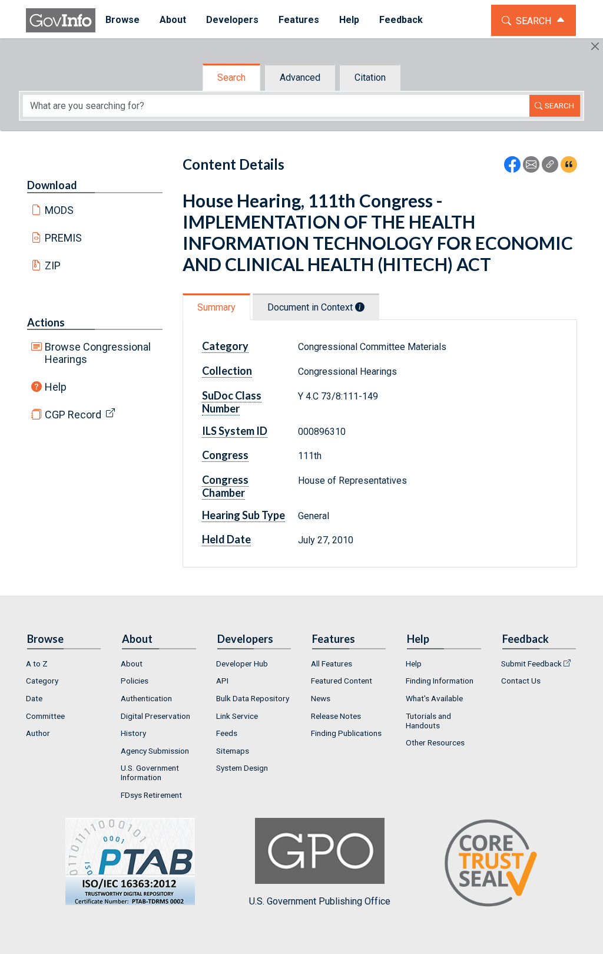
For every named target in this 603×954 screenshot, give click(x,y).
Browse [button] (122, 19)
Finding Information (439, 680)
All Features (331, 663)
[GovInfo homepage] (60, 20)
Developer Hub (242, 663)
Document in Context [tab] (311, 307)
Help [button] (349, 19)
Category (42, 680)
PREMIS (63, 238)
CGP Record (73, 414)
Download (52, 185)
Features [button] (299, 19)
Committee (45, 716)
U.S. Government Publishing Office (319, 901)
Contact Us (521, 680)
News (320, 698)
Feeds (226, 733)
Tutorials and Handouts (428, 720)
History (133, 733)
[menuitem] (122, 20)
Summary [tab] (216, 307)
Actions (46, 322)
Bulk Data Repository (252, 698)
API (222, 680)
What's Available (434, 698)
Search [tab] (231, 77)
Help (56, 387)
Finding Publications (346, 733)
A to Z (37, 663)
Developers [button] (232, 19)
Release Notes (336, 716)
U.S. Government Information (150, 772)
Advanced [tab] (300, 77)
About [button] (173, 19)
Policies (134, 680)
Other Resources (435, 742)
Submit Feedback (531, 663)
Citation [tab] (370, 77)
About (132, 663)
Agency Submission (155, 750)
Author (38, 733)
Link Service (237, 716)
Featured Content (341, 680)
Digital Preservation (155, 716)
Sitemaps (232, 750)
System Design (242, 768)
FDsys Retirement (151, 795)
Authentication (146, 698)
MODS (59, 210)
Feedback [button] (401, 19)
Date (34, 698)
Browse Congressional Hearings (98, 353)
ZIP (53, 265)
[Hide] (595, 46)
